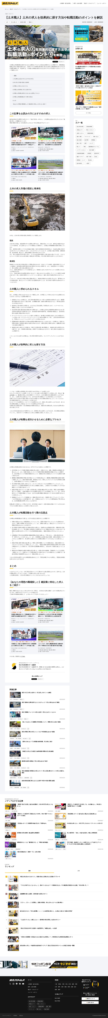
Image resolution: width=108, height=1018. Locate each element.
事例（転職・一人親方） (10, 849)
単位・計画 (68, 984)
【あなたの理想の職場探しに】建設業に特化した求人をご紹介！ (30, 104)
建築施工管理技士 (13, 777)
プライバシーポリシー (6, 1015)
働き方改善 (79, 140)
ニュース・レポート (101, 3)
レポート (57, 820)
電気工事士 (12, 738)
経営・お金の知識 (78, 3)
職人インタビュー (90, 129)
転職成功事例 (90, 133)
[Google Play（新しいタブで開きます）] (86, 988)
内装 (63, 984)
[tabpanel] (54, 913)
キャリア (91, 143)
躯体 (59, 989)
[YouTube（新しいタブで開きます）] (23, 984)
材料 (59, 986)
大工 (11, 699)
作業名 (59, 984)
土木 (7, 22)
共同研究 (89, 153)
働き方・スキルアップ (89, 3)
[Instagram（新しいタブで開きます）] (13, 984)
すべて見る (88, 112)
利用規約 (15, 1015)
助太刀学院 (57, 1001)
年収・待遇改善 (17, 728)
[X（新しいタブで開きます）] (10, 984)
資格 (56, 989)
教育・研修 (88, 156)
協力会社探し (79, 163)
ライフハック (87, 136)
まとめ (14, 100)
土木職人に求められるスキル (20, 86)
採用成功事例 (89, 126)
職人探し (90, 160)
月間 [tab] (79, 870)
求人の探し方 (14, 22)
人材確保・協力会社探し (65, 3)
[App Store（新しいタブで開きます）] (86, 985)
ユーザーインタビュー (81, 150)
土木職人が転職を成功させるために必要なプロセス (26, 93)
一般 (56, 984)
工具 (56, 986)
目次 (15, 75)
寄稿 (85, 146)
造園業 (11, 728)
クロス (11, 787)
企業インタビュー (80, 133)
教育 (85, 143)
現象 (66, 986)
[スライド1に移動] (52, 969)
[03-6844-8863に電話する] (90, 994)
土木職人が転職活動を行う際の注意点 (23, 96)
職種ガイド (31, 22)
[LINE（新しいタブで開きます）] (17, 984)
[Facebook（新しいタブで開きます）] (20, 984)
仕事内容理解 (26, 777)
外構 (76, 984)
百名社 (95, 156)
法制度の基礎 (23, 22)
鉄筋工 (11, 758)
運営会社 (21, 1015)
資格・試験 (79, 136)
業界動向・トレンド (81, 160)
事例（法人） (96, 136)
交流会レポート (80, 129)
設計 (75, 986)
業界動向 (93, 140)
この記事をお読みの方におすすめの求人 (23, 78)
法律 (62, 986)
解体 (11, 709)
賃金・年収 (79, 143)
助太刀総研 (91, 150)
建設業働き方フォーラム (94, 146)
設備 (72, 986)
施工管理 (86, 140)
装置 (69, 986)
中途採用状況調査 (80, 153)
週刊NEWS (96, 153)
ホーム (6, 9)
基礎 (73, 984)
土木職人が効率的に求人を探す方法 (22, 89)
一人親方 (87, 163)
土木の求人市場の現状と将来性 (21, 82)
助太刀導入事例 (80, 126)
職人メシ (79, 146)
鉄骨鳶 (11, 748)
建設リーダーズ (80, 156)
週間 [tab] (29, 870)
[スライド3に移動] (55, 969)
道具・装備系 (58, 811)
